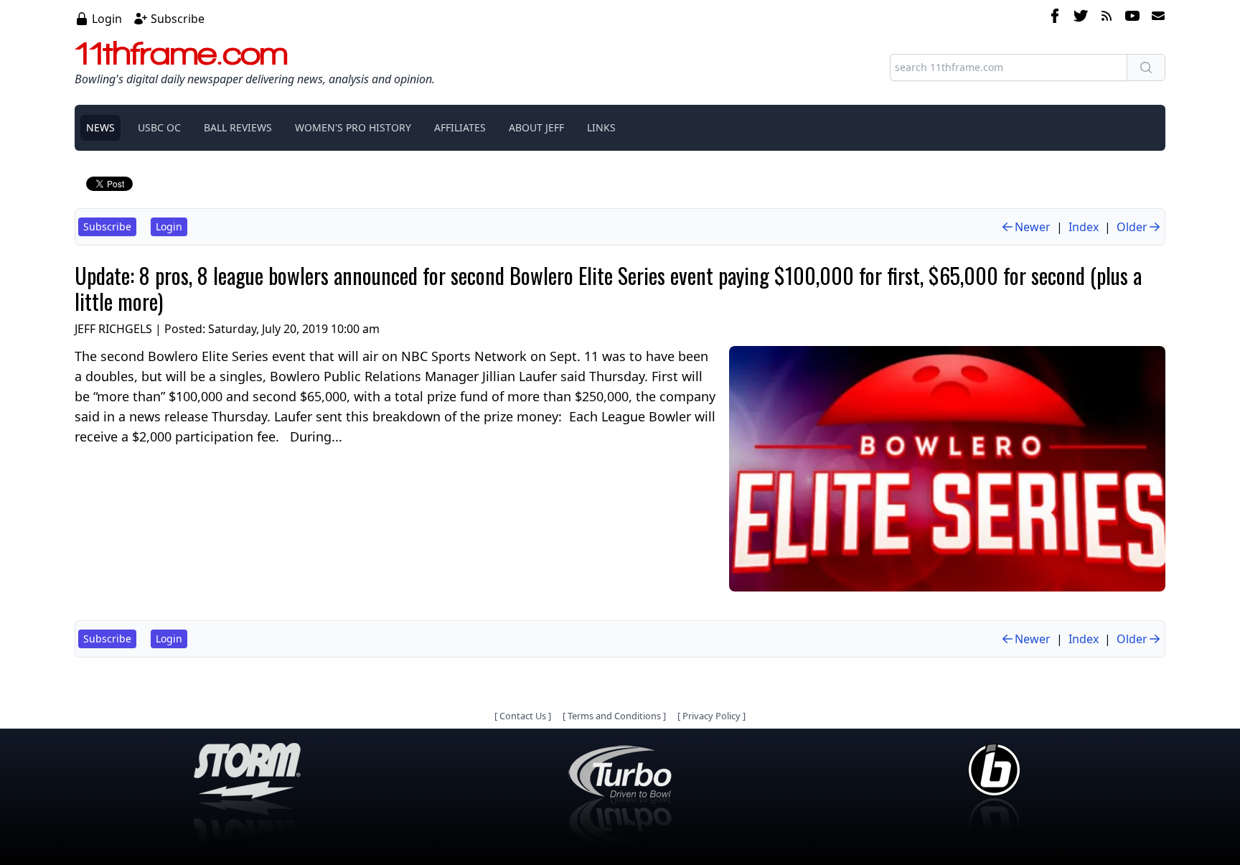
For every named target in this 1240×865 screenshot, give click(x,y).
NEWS (100, 127)
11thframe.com (181, 53)
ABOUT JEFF (536, 127)
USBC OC (159, 127)
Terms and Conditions (614, 715)
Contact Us (522, 715)
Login (107, 19)
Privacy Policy (711, 715)
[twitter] (1081, 18)
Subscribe (178, 19)
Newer (1033, 227)
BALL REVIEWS (238, 127)
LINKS (601, 127)
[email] (1155, 18)
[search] (1146, 67)
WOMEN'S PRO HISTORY (353, 127)
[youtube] (1132, 18)
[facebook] (1055, 18)
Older (1132, 227)
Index (1083, 227)
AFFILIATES (460, 127)
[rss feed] (1106, 18)
